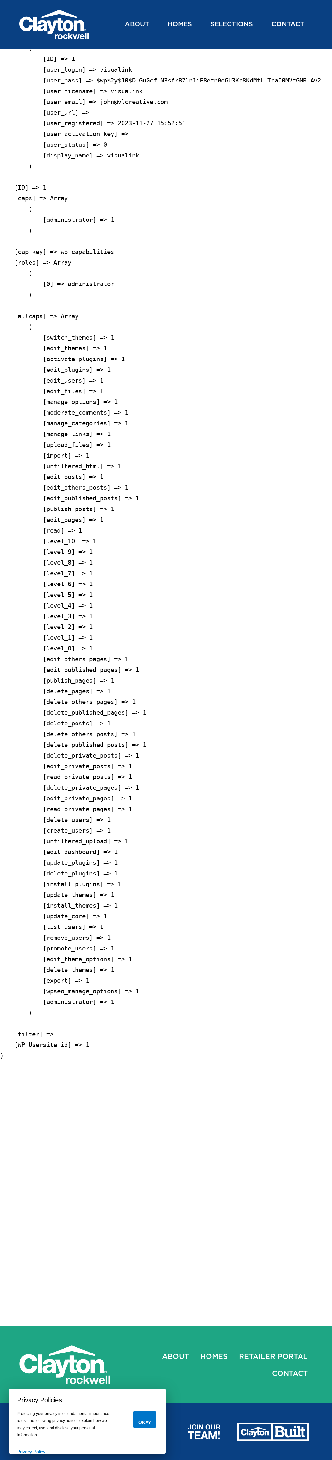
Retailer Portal (273, 1356)
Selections (231, 24)
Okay (144, 1422)
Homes (180, 24)
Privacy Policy (31, 1451)
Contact (287, 24)
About (137, 24)
